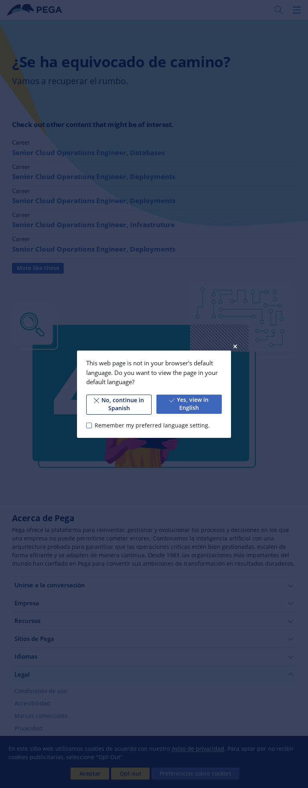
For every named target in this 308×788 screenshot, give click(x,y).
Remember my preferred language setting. (152, 425)
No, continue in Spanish (122, 404)
